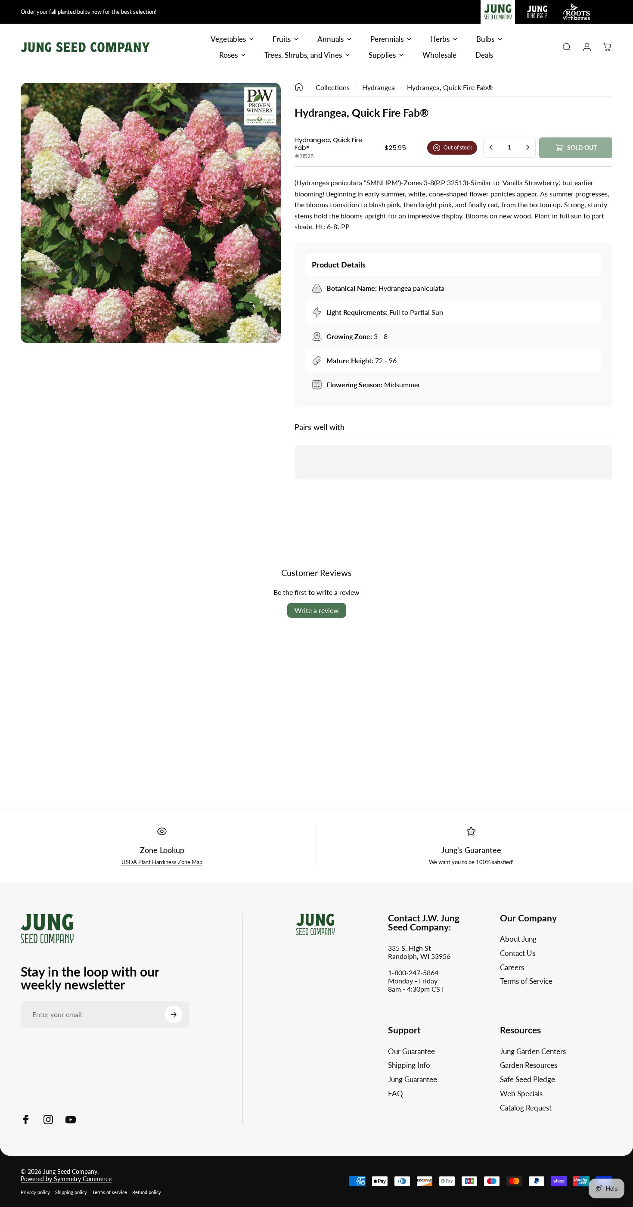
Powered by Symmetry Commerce (66, 1178)
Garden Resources (528, 1065)
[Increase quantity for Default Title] (527, 147)
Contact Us (517, 953)
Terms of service (109, 1192)
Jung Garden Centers (533, 1051)
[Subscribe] (173, 1014)
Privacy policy (35, 1192)
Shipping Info (409, 1065)
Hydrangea (378, 87)
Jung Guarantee (412, 1079)
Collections (333, 87)
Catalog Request (526, 1108)
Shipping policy (71, 1192)
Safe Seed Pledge (527, 1079)
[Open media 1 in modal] (151, 213)
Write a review (317, 610)
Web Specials (521, 1093)
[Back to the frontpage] (299, 87)
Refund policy (146, 1192)
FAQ (395, 1093)
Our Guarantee (411, 1051)
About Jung (518, 939)
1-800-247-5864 (413, 972)
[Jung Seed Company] (47, 927)
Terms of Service (526, 981)
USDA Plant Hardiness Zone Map (161, 862)
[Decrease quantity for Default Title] (491, 147)
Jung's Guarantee (471, 850)
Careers (512, 967)
